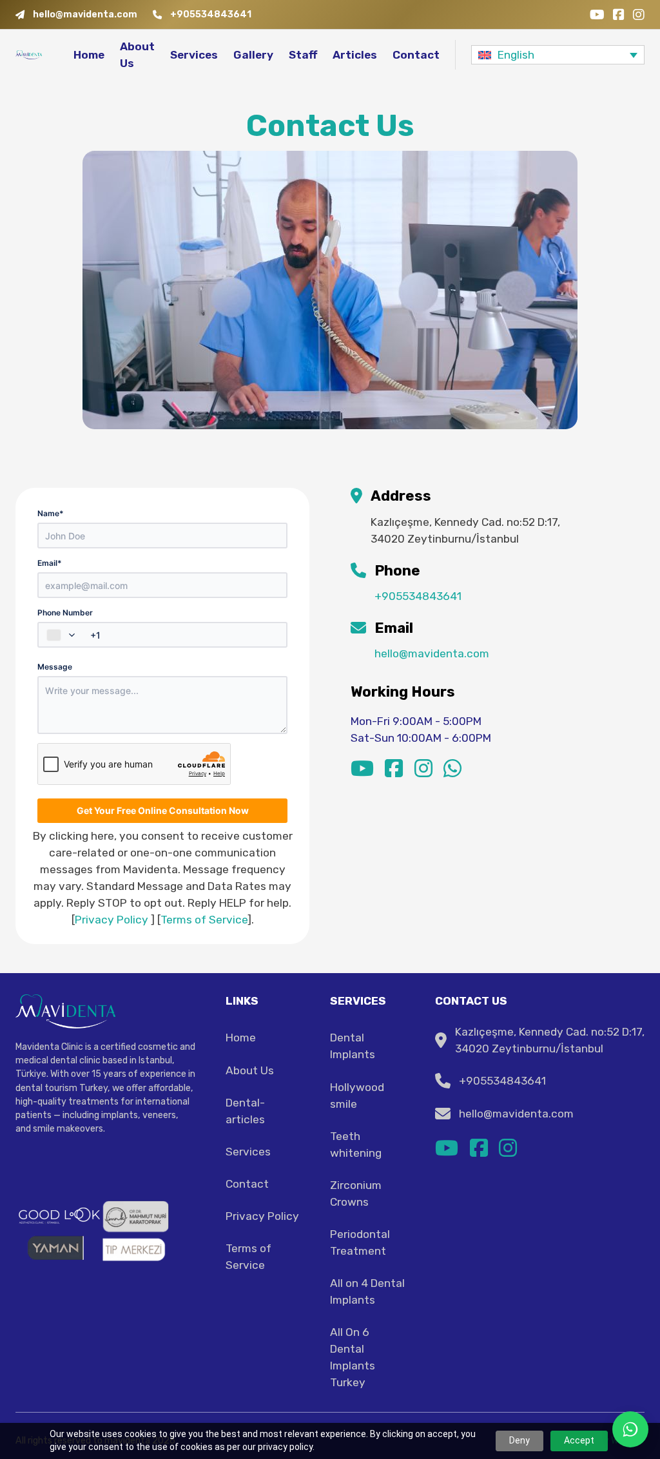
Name (50, 513)
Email (49, 563)
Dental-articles (245, 1111)
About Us (137, 55)
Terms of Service (204, 919)
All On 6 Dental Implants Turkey (352, 1357)
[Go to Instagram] (639, 14)
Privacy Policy (111, 919)
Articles (355, 54)
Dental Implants (352, 1046)
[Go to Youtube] (597, 14)
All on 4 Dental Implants (367, 1291)
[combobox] (62, 634)
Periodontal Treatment (360, 1242)
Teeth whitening (356, 1144)
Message (54, 667)
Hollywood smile (357, 1095)
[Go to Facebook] (619, 14)
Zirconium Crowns (356, 1193)
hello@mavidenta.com (431, 653)
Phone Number (65, 612)
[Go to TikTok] (452, 769)
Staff (303, 54)
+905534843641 (417, 596)
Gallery (253, 54)
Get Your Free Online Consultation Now (163, 810)
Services (194, 54)
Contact (416, 54)
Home (88, 54)
